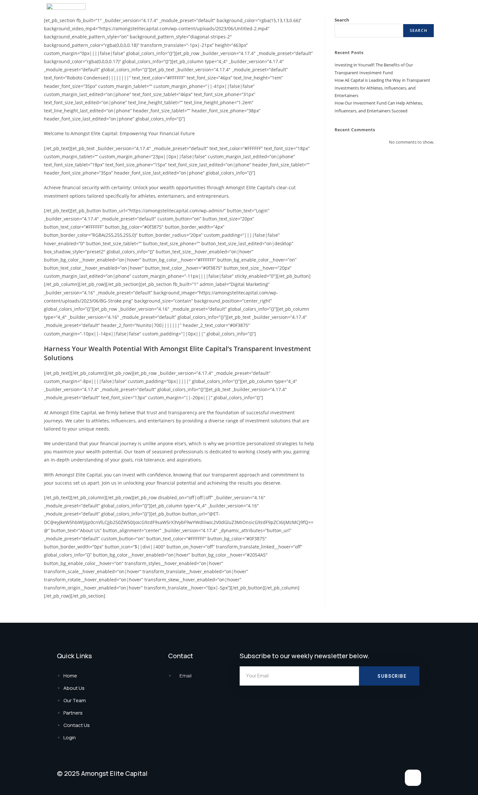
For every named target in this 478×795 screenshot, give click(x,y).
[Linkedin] (413, 778)
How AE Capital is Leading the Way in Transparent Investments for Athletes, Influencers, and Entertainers (382, 87)
